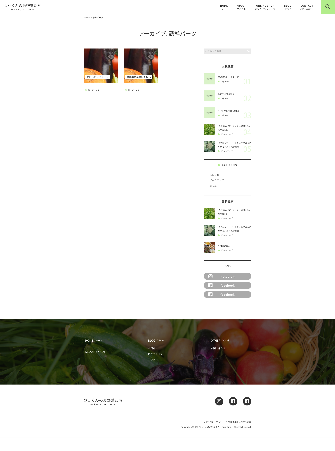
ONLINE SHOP (265, 7)
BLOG (287, 7)
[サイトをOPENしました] (209, 112)
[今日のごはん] (209, 247)
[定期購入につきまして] (209, 78)
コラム (213, 186)
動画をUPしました (226, 93)
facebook (227, 285)
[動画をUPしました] (209, 95)
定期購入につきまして (228, 77)
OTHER (220, 340)
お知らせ (225, 81)
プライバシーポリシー (214, 421)
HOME (224, 7)
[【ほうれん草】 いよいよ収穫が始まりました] (209, 129)
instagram (228, 276)
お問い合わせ (218, 348)
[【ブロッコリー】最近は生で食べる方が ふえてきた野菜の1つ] (209, 146)
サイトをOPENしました (229, 110)
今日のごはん (224, 245)
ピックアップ (227, 134)
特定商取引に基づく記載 (239, 421)
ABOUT (241, 7)
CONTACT (307, 7)
